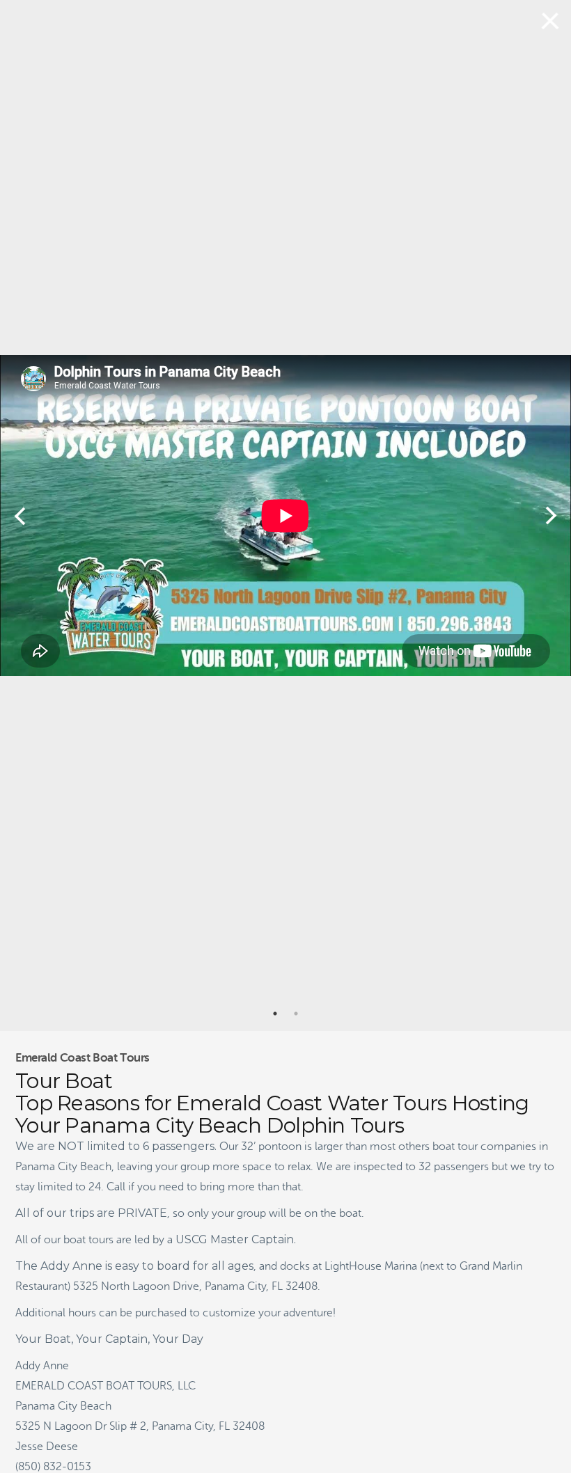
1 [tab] (275, 1014)
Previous (20, 516)
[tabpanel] (285, 515)
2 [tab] (296, 1014)
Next (551, 516)
